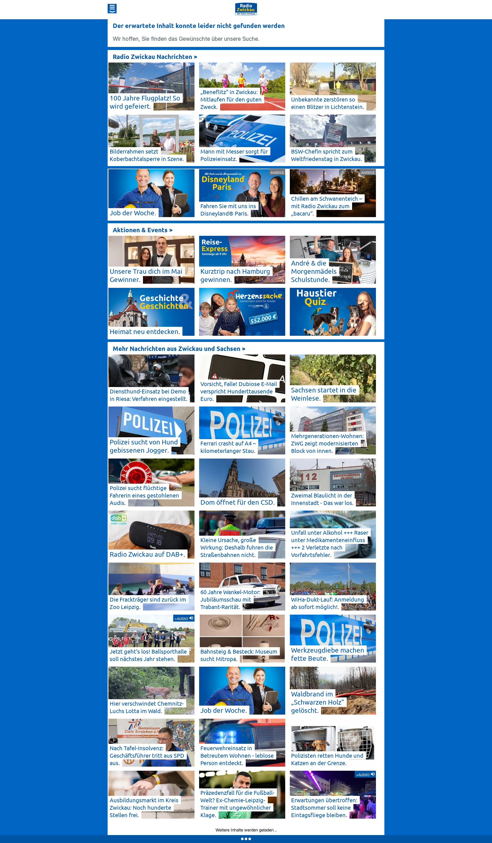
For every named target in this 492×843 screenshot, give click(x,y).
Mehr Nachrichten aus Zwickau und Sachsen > (179, 348)
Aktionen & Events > (143, 230)
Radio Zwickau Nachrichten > (155, 56)
